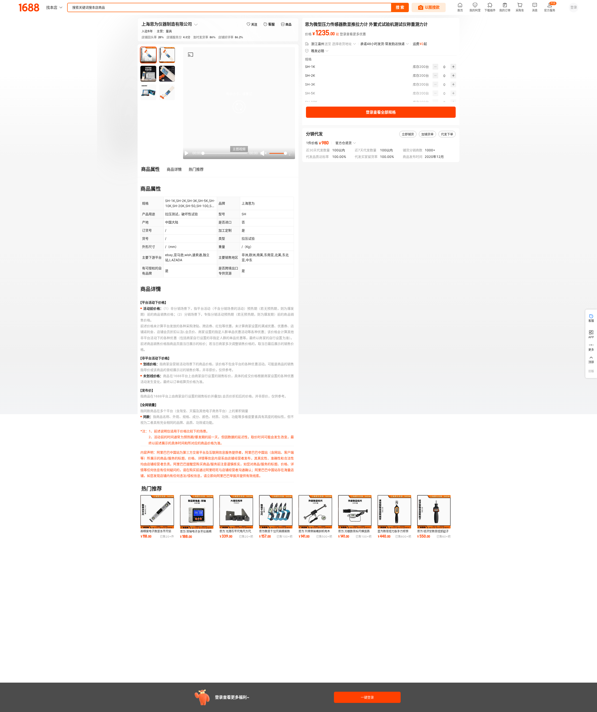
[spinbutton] (444, 66)
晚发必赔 (317, 51)
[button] (239, 107)
